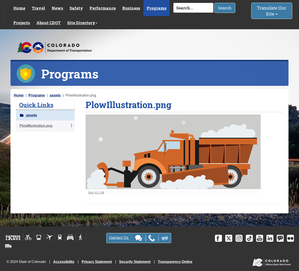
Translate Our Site (271, 11)
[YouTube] (259, 238)
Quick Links (36, 105)
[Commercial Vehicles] (8, 246)
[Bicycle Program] (28, 237)
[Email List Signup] (280, 238)
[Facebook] (218, 238)
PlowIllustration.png (36, 126)
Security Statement (135, 262)
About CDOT (48, 22)
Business (131, 8)
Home (19, 8)
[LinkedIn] (270, 238)
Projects (21, 22)
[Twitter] (228, 238)
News (57, 8)
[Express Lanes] (13, 237)
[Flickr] (290, 238)
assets (55, 95)
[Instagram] (239, 238)
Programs (156, 8)
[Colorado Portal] (272, 261)
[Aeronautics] (49, 237)
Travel (38, 8)
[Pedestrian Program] (81, 237)
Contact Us (119, 237)
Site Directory (81, 22)
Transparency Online (175, 262)
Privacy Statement (97, 262)
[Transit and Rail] (38, 237)
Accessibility (63, 262)
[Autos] (70, 237)
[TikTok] (249, 238)
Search (225, 7)
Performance (103, 8)
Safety (76, 8)
